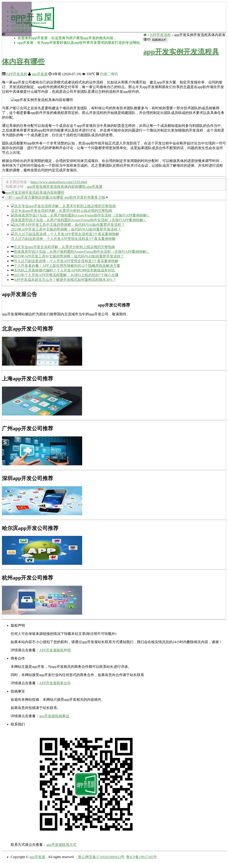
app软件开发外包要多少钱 (84, 197)
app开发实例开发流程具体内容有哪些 (35, 192)
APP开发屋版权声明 (55, 650)
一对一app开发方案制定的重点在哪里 (34, 197)
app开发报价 (20, 16)
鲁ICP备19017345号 (141, 857)
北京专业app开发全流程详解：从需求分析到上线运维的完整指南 (64, 247)
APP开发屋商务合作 (55, 683)
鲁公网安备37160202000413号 (100, 857)
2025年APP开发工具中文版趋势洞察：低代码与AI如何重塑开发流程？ (69, 256)
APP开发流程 (21, 21)
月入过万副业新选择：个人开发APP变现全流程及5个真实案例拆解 (66, 261)
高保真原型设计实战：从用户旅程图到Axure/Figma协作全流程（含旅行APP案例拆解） (82, 251)
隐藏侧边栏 (159, 39)
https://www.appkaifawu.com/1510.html (59, 182)
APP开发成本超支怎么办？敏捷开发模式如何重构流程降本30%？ (65, 280)
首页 (14, 11)
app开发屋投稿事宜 (54, 716)
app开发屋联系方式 (61, 845)
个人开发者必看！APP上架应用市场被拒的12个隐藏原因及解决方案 (67, 265)
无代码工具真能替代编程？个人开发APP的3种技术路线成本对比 (64, 270)
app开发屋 (40, 74)
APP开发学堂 (21, 30)
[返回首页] (145, 35)
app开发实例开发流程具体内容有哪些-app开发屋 (64, 186)
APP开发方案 (21, 25)
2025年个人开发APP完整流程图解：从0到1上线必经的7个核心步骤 (66, 275)
